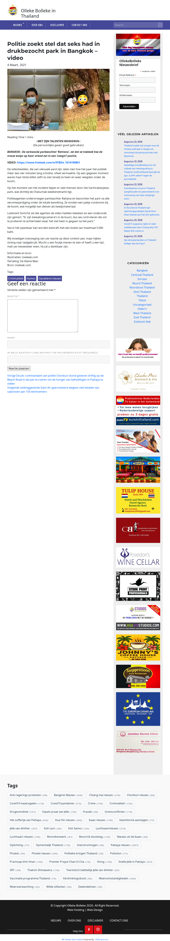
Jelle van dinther (23, 828)
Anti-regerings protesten (28, 795)
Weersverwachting (24, 887)
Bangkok (142, 270)
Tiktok (142, 300)
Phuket (17, 853)
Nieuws (17, 24)
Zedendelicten (90, 887)
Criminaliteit (15, 278)
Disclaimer (57, 24)
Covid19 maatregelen (26, 803)
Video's (142, 309)
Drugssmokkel (22, 812)
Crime (95, 803)
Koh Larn (52, 828)
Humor (31, 278)
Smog (104, 862)
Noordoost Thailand (142, 287)
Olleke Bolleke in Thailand (38, 13)
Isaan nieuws (100, 820)
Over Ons (37, 24)
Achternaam (125, 95)
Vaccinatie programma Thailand (33, 878)
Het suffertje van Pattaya (29, 820)
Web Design (95, 910)
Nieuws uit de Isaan (132, 837)
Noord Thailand (142, 283)
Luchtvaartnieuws (110, 828)
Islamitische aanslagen (136, 820)
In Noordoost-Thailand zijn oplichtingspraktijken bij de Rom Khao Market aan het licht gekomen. (142, 211)
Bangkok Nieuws (68, 795)
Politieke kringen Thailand (83, 853)
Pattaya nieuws (124, 845)
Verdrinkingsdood (77, 878)
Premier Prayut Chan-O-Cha (69, 862)
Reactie (13, 296)
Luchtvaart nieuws (25, 837)
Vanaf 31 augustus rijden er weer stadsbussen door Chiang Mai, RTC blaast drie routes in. (141, 227)
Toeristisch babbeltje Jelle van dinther (92, 870)
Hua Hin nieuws (68, 820)
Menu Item (89, 930)
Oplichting (19, 845)
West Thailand (142, 313)
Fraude (90, 812)
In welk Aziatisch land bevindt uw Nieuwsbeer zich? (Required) (52, 352)
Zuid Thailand (142, 317)
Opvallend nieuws (50, 278)
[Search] (160, 25)
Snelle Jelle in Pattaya (135, 862)
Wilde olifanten (58, 887)
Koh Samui (78, 828)
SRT (15, 870)
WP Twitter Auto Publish (72, 939)
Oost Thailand (142, 292)
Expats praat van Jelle (59, 812)
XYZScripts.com (101, 939)
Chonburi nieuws (140, 795)
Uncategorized (142, 304)
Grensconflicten (118, 812)
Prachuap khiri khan (26, 862)
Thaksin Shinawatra (43, 870)
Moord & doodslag (94, 837)
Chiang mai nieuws (104, 795)
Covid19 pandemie (66, 803)
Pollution (118, 853)
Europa (142, 279)
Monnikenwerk (59, 837)
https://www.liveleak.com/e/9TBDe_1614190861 (48, 162)
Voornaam (124, 85)
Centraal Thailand (142, 275)
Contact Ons (79, 24)
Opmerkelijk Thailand (53, 845)
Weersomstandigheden (117, 878)
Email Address (127, 75)
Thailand (142, 296)
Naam (11, 337)
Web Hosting (75, 910)
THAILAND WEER (138, 766)
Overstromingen (90, 845)
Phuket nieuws (44, 853)
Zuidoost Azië (142, 321)
